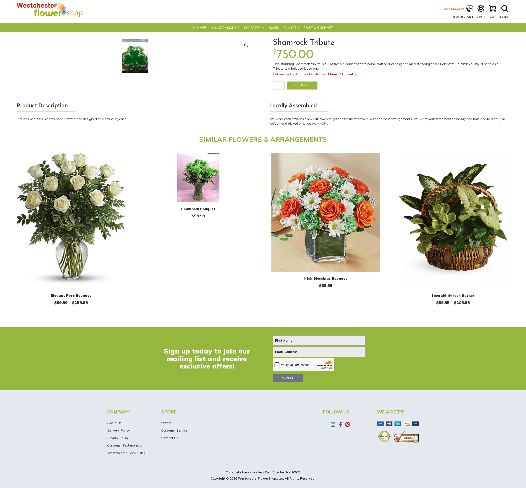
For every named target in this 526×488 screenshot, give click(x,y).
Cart (492, 16)
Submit (288, 378)
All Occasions (223, 28)
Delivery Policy (118, 430)
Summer (199, 28)
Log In (481, 16)
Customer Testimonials (124, 445)
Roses (274, 28)
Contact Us (169, 438)
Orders (166, 423)
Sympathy (252, 28)
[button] (246, 45)
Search (504, 16)
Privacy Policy (118, 438)
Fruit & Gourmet (318, 28)
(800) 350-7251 (463, 16)
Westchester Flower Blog (126, 453)
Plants (290, 28)
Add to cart (302, 85)
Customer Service (174, 430)
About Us (114, 423)
